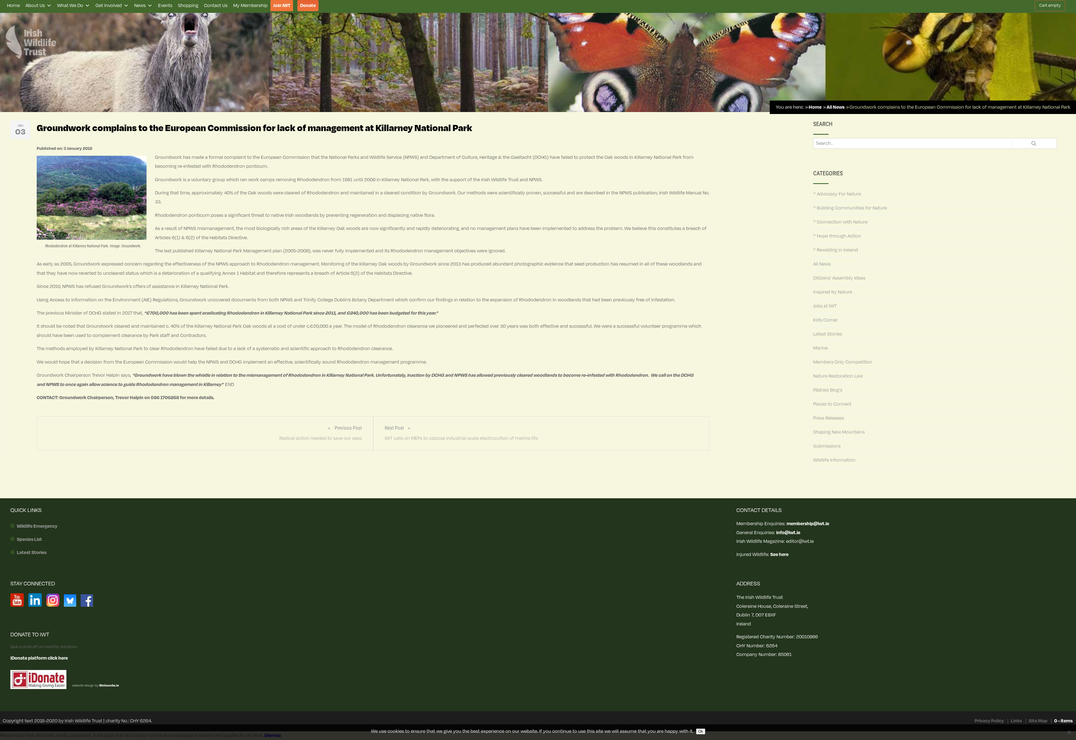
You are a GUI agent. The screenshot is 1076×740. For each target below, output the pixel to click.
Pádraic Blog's (827, 390)
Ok (700, 731)
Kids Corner (825, 320)
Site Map (1038, 721)
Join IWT (281, 5)
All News (822, 264)
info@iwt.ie (788, 532)
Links (1016, 721)
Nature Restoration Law (838, 376)
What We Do (70, 5)
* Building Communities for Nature (850, 208)
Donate (308, 5)
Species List (29, 539)
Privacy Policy (989, 721)
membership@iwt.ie (808, 523)
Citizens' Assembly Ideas (839, 278)
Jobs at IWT (825, 306)
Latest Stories (827, 334)
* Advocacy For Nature (837, 194)
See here (779, 554)
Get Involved (109, 5)
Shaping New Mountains (839, 432)
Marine (820, 348)
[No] (1069, 732)
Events (165, 5)
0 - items (1063, 721)
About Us (35, 5)
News (140, 5)
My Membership (250, 5)
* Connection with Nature (840, 222)
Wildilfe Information (834, 460)
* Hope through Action (837, 236)
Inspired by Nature (832, 292)
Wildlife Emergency (37, 526)
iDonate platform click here (39, 658)
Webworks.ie (109, 685)
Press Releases (828, 418)
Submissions (827, 446)
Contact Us (216, 5)
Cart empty (1050, 5)
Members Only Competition (842, 362)
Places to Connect (832, 404)
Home (13, 5)
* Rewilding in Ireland (835, 250)
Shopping (188, 5)
